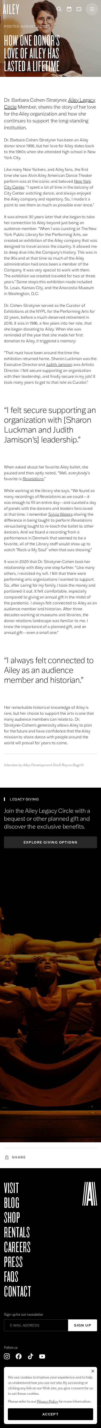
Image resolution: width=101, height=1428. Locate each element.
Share (19, 1157)
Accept (50, 1414)
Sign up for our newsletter (23, 1314)
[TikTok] (30, 1356)
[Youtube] (42, 1356)
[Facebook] (19, 1356)
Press (13, 1262)
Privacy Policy (47, 1401)
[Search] (58, 9)
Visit (11, 1188)
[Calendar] (69, 9)
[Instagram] (7, 1356)
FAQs (11, 1277)
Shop (12, 1218)
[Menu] (92, 9)
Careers (17, 1247)
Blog (11, 1203)
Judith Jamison (59, 364)
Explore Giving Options (51, 842)
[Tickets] (80, 9)
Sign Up (82, 1325)
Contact (17, 1291)
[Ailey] (13, 9)
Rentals (17, 1232)
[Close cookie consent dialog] (93, 1371)
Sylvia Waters (60, 514)
